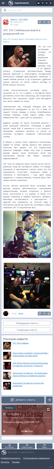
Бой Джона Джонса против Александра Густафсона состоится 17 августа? (30, 364)
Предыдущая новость (27, 323)
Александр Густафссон (33, 39)
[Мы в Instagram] (50, 3)
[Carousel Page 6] (32, 431)
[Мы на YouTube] (46, 3)
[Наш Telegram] (42, 3)
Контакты (5, 462)
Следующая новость (27, 329)
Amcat (20, 313)
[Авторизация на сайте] (49, 400)
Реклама (16, 462)
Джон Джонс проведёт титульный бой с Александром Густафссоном (30, 354)
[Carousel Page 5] (30, 431)
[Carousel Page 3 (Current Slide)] (26, 431)
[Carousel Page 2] (24, 431)
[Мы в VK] (38, 3)
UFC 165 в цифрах (21, 343)
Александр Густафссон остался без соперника (28, 384)
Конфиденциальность (11, 458)
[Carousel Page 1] (22, 431)
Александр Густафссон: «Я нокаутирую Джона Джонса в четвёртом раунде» (30, 374)
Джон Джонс (19, 39)
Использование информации (36, 458)
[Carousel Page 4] (28, 431)
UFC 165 (10, 39)
